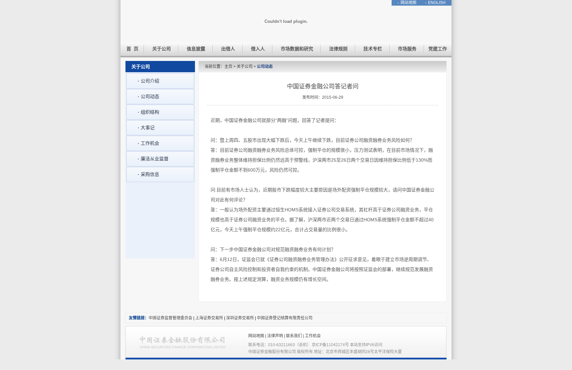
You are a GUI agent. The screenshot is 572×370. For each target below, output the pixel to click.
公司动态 (265, 66)
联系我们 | (295, 336)
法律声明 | (276, 336)
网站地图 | (257, 336)
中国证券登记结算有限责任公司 (284, 318)
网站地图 (408, 2)
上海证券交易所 (209, 318)
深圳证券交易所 (240, 318)
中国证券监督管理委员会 (170, 318)
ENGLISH (437, 2)
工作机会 (313, 336)
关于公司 (245, 66)
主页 (228, 66)
